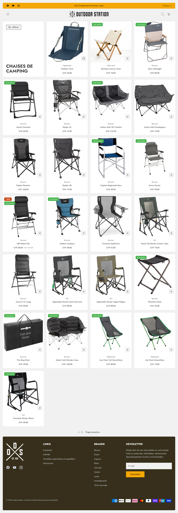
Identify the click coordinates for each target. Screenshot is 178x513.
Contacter (47, 450)
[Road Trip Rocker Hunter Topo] (154, 216)
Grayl (96, 454)
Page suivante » (93, 432)
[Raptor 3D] (67, 158)
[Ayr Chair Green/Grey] (154, 333)
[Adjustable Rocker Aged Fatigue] (110, 274)
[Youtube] (13, 5)
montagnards (100, 480)
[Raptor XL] (67, 100)
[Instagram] (18, 5)
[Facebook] (7, 5)
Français (166, 6)
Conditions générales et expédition (59, 459)
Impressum (48, 463)
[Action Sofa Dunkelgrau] (154, 100)
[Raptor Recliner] (23, 158)
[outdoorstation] (89, 14)
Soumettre (135, 474)
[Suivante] (117, 6)
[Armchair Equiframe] (110, 216)
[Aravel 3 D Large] (23, 274)
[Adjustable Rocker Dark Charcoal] (67, 274)
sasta (96, 476)
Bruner (97, 450)
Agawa (97, 459)
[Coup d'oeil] (83, 58)
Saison (97, 472)
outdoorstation (17, 500)
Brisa (96, 463)
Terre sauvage (100, 485)
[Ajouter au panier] (127, 58)
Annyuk (98, 467)
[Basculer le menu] (9, 14)
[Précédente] (61, 6)
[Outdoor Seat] (67, 41)
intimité (46, 454)
